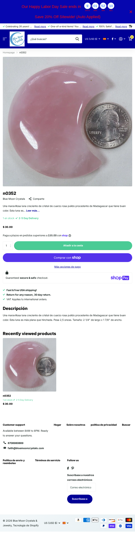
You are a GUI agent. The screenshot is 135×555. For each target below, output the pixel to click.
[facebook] (68, 468)
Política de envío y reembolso (14, 462)
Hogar (57, 424)
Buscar (126, 424)
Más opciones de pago (67, 266)
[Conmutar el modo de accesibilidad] (130, 26)
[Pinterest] (72, 468)
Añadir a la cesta (73, 245)
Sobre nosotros (75, 424)
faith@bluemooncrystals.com (26, 448)
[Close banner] (130, 11)
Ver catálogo (5, 38)
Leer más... (33, 210)
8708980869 (15, 443)
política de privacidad (104, 424)
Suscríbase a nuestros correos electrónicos (80, 477)
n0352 (7, 395)
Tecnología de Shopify (26, 525)
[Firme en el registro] (122, 39)
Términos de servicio (47, 460)
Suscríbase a (80, 498)
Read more (40, 26)
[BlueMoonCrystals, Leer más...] (114, 39)
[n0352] (29, 365)
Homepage (9, 52)
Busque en (77, 38)
